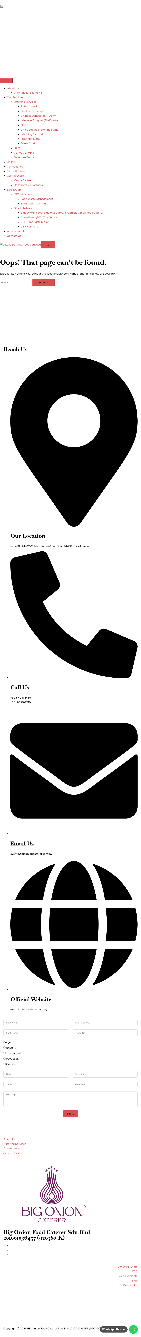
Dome (25, 125)
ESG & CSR (14, 189)
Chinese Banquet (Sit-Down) (39, 115)
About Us (13, 88)
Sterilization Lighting (34, 203)
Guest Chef (28, 143)
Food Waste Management (37, 198)
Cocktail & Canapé (32, 111)
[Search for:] (16, 282)
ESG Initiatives (23, 194)
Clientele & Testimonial (28, 92)
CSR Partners (29, 226)
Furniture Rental (24, 157)
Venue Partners (24, 180)
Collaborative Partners (28, 185)
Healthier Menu (30, 138)
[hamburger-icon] (6, 80)
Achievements (16, 231)
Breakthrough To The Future (39, 217)
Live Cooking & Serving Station (40, 129)
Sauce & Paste (16, 171)
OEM (17, 148)
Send (70, 1113)
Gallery (11, 162)
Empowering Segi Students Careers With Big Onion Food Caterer (62, 212)
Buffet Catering (30, 106)
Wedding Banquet (32, 134)
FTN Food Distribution (35, 222)
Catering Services (25, 101)
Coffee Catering (24, 152)
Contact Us (14, 235)
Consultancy (15, 166)
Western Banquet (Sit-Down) (39, 120)
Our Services (15, 97)
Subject (8, 1042)
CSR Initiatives (23, 208)
